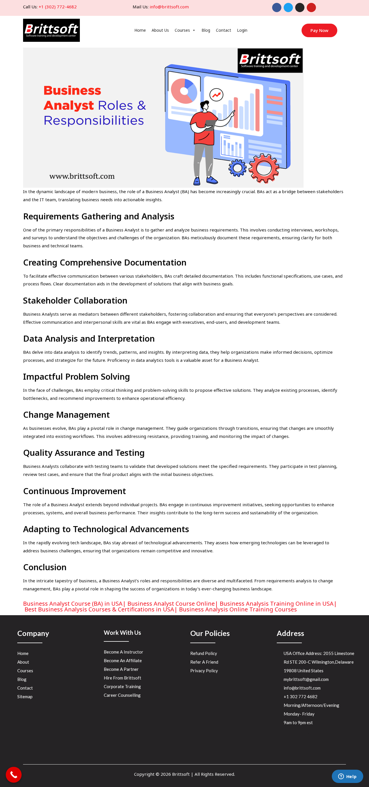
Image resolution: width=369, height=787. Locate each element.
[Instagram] (299, 7)
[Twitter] (288, 7)
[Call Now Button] (14, 775)
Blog (206, 30)
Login (242, 30)
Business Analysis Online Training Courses (238, 609)
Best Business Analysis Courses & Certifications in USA (99, 609)
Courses (182, 30)
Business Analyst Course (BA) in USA (73, 603)
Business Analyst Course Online (171, 603)
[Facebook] (276, 7)
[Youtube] (311, 7)
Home (140, 30)
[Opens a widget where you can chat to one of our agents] (347, 777)
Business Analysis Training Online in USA (277, 603)
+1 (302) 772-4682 (58, 7)
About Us (160, 30)
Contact (223, 30)
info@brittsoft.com (169, 7)
